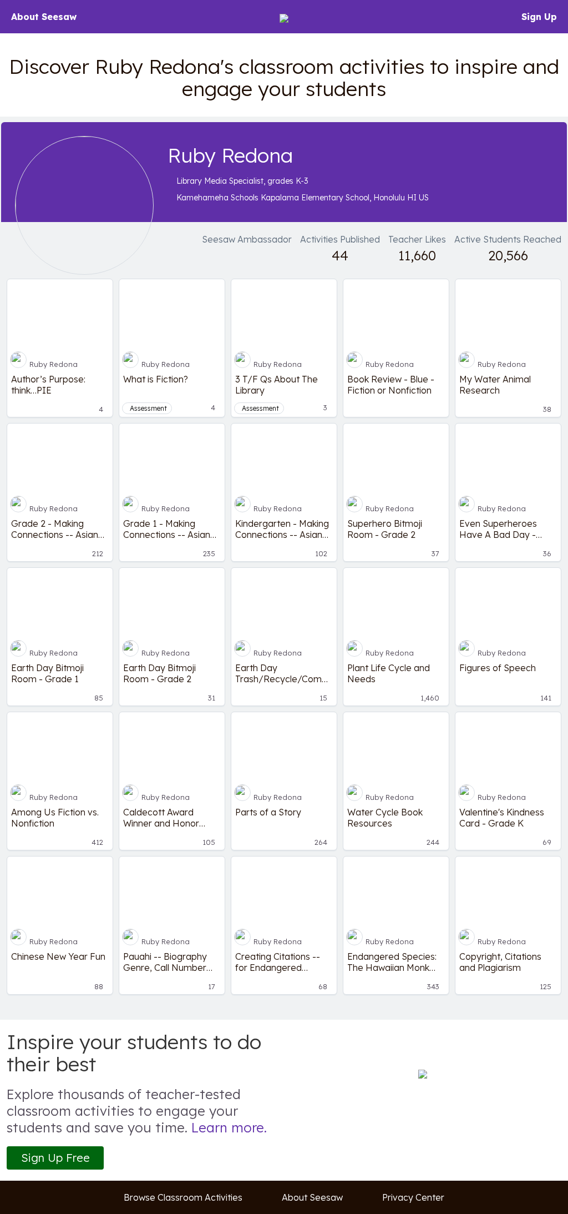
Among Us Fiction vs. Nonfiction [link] (55, 818)
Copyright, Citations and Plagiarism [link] (500, 962)
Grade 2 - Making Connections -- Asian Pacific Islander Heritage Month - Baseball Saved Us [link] (54, 529)
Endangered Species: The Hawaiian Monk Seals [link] (392, 962)
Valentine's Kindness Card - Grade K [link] (501, 818)
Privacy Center (413, 1197)
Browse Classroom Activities (183, 1197)
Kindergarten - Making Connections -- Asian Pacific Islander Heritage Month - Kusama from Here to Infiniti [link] (282, 529)
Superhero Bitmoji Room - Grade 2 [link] (384, 529)
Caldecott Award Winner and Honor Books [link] (161, 818)
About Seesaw (44, 16)
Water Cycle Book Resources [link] (385, 818)
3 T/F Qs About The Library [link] (276, 385)
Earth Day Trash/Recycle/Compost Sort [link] (284, 673)
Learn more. (229, 1127)
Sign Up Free (55, 1158)
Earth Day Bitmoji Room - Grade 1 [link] (47, 673)
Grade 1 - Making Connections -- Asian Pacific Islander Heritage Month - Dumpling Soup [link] (166, 529)
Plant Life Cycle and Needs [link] (388, 673)
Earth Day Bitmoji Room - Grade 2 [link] (159, 673)
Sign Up (539, 16)
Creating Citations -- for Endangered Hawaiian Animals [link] (277, 962)
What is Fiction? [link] (155, 379)
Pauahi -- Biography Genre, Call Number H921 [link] (165, 962)
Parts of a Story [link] (268, 812)
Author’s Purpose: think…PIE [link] (48, 385)
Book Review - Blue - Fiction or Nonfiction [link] (390, 385)
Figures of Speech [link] (497, 667)
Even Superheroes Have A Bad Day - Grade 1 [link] (498, 529)
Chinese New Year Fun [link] (58, 956)
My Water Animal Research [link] (495, 385)
